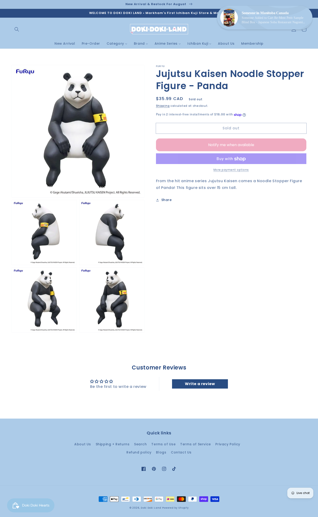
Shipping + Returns (113, 444)
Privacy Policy (227, 444)
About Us (82, 444)
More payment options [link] (231, 170)
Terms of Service (195, 444)
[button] (17, 29)
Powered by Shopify (175, 508)
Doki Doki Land (151, 508)
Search (140, 444)
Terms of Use (163, 444)
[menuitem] (64, 43)
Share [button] (166, 200)
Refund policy (139, 452)
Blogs (161, 452)
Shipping (163, 106)
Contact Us (181, 452)
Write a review (200, 383)
